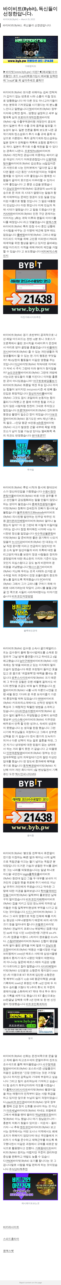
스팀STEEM (14, 941)
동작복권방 (29, 765)
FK (30, 109)
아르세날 (11, 1110)
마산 (17, 364)
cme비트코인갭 (15, 1102)
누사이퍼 (17, 542)
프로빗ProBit (32, 151)
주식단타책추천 (18, 1169)
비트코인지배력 (35, 899)
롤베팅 (21, 234)
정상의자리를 (36, 393)
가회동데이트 (43, 1148)
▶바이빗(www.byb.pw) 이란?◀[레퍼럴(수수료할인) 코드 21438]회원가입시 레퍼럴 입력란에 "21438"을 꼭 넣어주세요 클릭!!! (30, 76)
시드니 (30, 911)
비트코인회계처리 (36, 1004)
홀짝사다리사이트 (17, 1089)
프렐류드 (40, 924)
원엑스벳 (51, 222)
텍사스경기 (35, 567)
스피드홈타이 (11, 1238)
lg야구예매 (26, 660)
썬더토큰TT (39, 435)
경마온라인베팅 (15, 520)
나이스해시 (18, 719)
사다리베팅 (47, 966)
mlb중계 (41, 422)
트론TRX (22, 410)
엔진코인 (25, 1127)
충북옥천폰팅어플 (42, 504)
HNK (40, 698)
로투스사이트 (20, 677)
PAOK (9, 1160)
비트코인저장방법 (22, 596)
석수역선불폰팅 (43, 533)
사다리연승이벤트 (25, 711)
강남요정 (11, 188)
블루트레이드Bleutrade (30, 512)
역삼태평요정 (43, 1114)
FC (41, 579)
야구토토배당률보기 (45, 381)
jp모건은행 (14, 372)
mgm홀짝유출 (31, 874)
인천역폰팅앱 (14, 753)
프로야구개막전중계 (30, 117)
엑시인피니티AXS (25, 774)
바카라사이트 (11, 1227)
